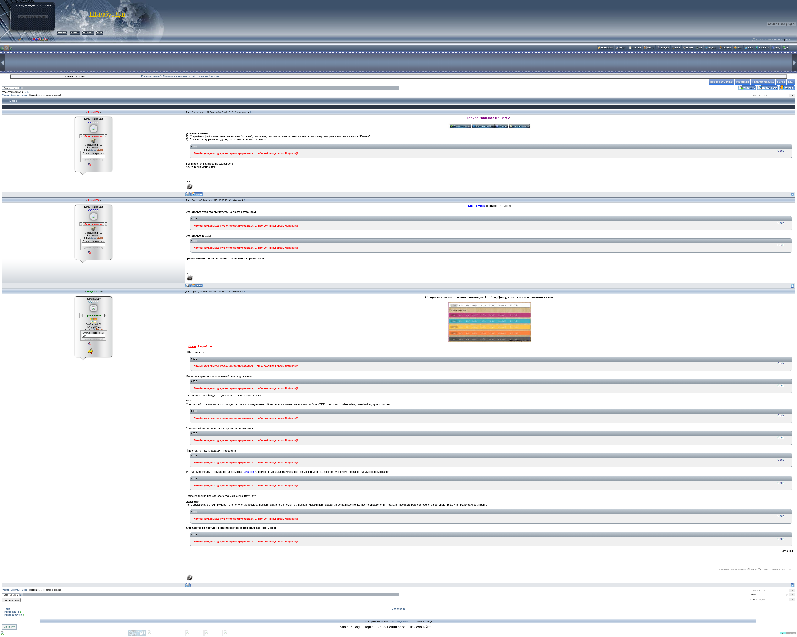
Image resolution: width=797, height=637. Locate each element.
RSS (787, 39)
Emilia (26, 92)
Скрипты (15, 95)
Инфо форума (13, 614)
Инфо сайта (11, 611)
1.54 (93, 329)
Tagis (7, 608)
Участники (742, 81)
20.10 (93, 150)
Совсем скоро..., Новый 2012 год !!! (161, 76)
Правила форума (763, 81)
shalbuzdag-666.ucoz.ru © (403, 621)
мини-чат (9, 626)
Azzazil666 (93, 112)
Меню (24, 95)
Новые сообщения (721, 81)
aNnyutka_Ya (94, 291)
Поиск (781, 81)
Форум (5, 95)
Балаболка (398, 608)
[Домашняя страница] (197, 194)
